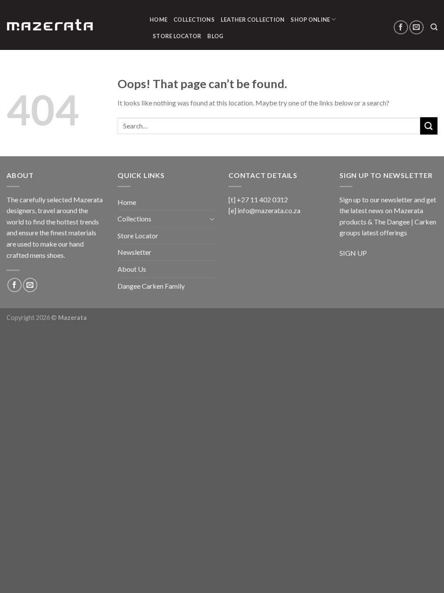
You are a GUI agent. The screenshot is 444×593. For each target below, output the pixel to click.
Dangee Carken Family (151, 286)
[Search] (434, 27)
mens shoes (47, 255)
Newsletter (134, 252)
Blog (215, 36)
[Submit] (428, 125)
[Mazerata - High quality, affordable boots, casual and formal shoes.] (50, 25)
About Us (132, 269)
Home (158, 19)
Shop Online (310, 19)
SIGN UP (353, 253)
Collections (194, 19)
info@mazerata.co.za (269, 210)
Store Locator (177, 36)
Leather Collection (253, 19)
